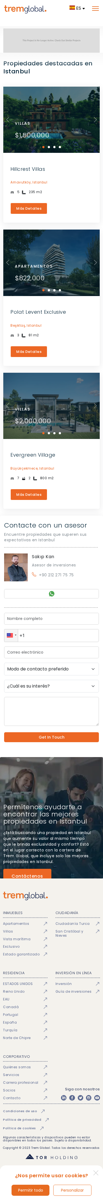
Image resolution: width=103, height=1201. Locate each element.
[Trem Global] (51, 896)
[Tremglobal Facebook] (72, 1098)
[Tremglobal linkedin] (63, 1098)
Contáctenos (27, 876)
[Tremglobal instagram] (88, 1098)
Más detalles (28, 208)
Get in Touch (52, 737)
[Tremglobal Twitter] (80, 1098)
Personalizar (72, 1190)
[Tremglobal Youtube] (97, 1098)
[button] (11, 635)
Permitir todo (30, 1190)
